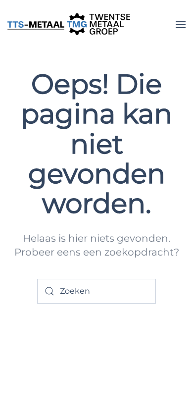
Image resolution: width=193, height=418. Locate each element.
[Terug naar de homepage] (69, 25)
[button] (181, 25)
